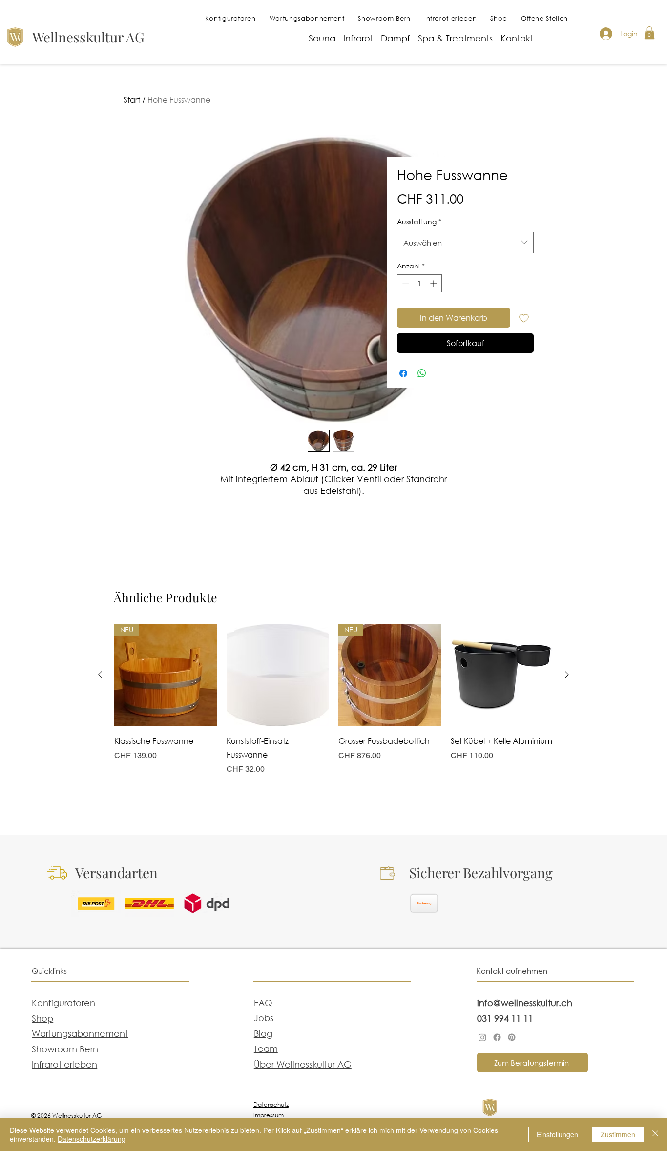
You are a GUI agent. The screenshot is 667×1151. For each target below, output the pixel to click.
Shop (42, 1018)
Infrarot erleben (64, 1064)
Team (266, 1048)
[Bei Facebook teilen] (403, 373)
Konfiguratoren (63, 1002)
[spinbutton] (419, 283)
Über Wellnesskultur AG (303, 1064)
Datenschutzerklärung (91, 1139)
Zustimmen (618, 1134)
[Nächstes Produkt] (567, 674)
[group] (333, 712)
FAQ (263, 1002)
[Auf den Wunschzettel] (524, 318)
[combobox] (465, 242)
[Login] (605, 33)
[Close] (655, 1134)
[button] (649, 32)
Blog (263, 1033)
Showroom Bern (65, 1049)
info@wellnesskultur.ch (524, 1002)
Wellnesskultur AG (88, 37)
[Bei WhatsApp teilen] (422, 373)
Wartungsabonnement (80, 1033)
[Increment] (434, 283)
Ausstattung (419, 221)
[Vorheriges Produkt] (100, 674)
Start (132, 99)
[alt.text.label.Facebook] (497, 1037)
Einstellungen (557, 1134)
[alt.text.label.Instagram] (482, 1037)
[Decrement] (404, 283)
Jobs (263, 1017)
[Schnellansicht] (278, 675)
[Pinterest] (512, 1037)
